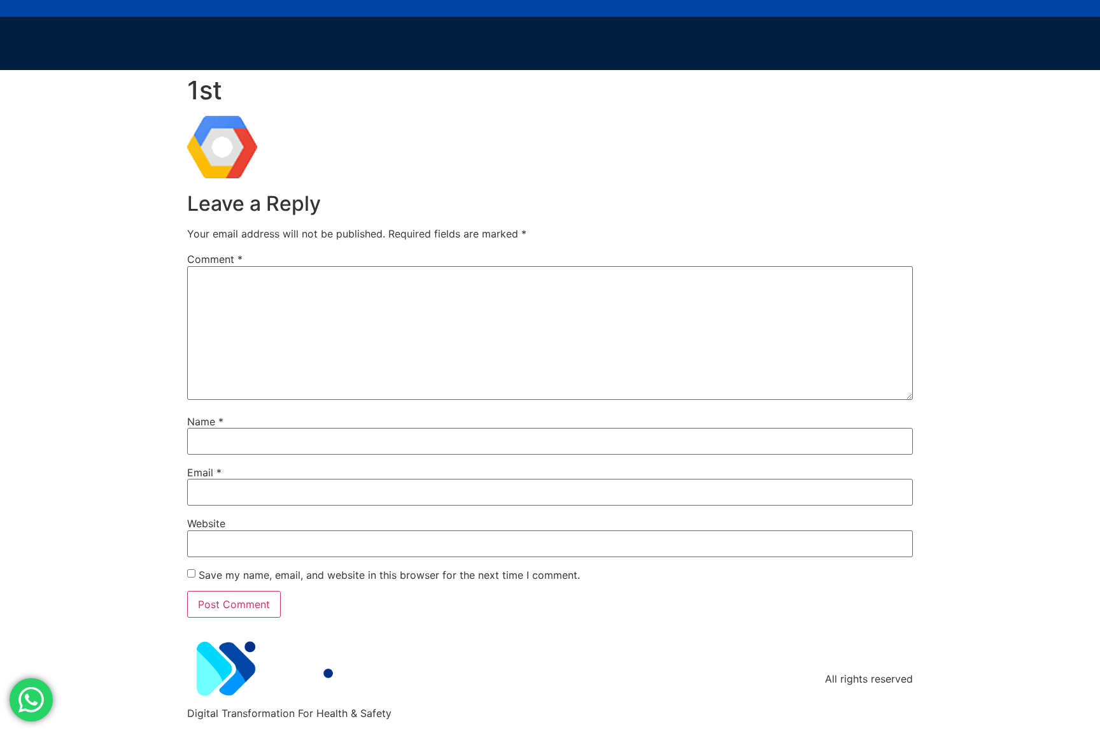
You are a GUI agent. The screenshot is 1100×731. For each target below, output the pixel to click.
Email (204, 472)
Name (205, 421)
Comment (215, 259)
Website (206, 523)
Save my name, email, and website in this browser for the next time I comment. (389, 575)
